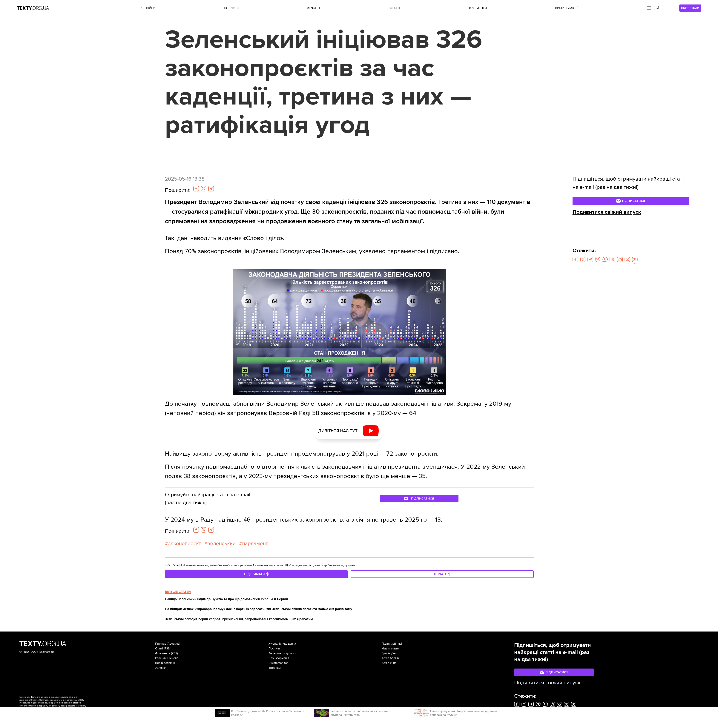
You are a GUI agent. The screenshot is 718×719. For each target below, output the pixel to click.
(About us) (173, 644)
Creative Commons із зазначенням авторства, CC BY (57, 700)
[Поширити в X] (203, 188)
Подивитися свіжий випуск (607, 212)
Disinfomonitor (278, 663)
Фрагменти (162, 653)
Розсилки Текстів (166, 658)
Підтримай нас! (392, 644)
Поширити (177, 190)
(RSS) (167, 648)
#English (160, 668)
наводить (203, 238)
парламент (255, 543)
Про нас (160, 644)
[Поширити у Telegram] (211, 188)
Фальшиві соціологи (283, 653)
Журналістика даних (282, 644)
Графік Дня (389, 653)
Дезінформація (279, 658)
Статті (159, 648)
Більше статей (178, 592)
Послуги (274, 648)
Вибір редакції (165, 663)
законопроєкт (184, 543)
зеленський (221, 543)
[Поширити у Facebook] (196, 188)
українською (45, 702)
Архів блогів (390, 658)
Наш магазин (391, 648)
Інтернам (275, 668)
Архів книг (389, 663)
